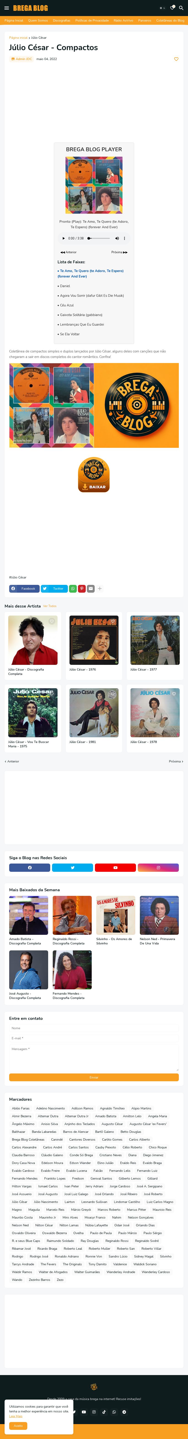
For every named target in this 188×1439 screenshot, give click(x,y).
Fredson (78, 1178)
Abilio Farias (21, 1108)
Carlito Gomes (112, 1139)
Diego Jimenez (153, 1155)
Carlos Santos (79, 1147)
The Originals (72, 1264)
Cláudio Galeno (52, 1155)
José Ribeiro (128, 1194)
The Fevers (48, 1264)
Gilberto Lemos (130, 1178)
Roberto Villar (151, 1248)
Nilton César (44, 1225)
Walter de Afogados (53, 1272)
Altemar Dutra (48, 1116)
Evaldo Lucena (76, 1171)
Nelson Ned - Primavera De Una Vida (157, 941)
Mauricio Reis (162, 1210)
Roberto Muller (99, 1248)
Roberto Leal (73, 1248)
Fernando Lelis (119, 1171)
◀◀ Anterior (68, 252)
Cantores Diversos (82, 1139)
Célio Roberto (132, 1147)
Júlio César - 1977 (143, 670)
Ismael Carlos (48, 1186)
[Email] (91, 589)
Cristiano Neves (111, 1155)
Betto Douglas (131, 1132)
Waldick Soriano (145, 1264)
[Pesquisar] (182, 8)
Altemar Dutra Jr (76, 1116)
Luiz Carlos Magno (160, 1202)
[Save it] (176, 59)
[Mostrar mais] (100, 589)
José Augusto (48, 1194)
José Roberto (153, 1194)
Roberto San (126, 1248)
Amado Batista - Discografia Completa (25, 941)
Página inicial (18, 38)
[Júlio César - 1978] (155, 712)
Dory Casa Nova (23, 1163)
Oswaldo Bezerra (54, 1233)
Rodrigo (17, 1256)
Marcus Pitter (136, 1210)
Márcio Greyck (81, 1210)
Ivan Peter (71, 1186)
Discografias (61, 20)
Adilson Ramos (82, 1108)
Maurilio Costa (22, 1217)
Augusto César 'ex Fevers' (148, 1124)
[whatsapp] (114, 1412)
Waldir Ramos (22, 1272)
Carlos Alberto (139, 1139)
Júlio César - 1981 (82, 742)
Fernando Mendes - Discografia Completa (69, 996)
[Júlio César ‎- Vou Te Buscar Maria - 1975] (33, 712)
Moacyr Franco (95, 1217)
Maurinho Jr (47, 1217)
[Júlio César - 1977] (155, 640)
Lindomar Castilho (127, 1202)
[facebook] (29, 868)
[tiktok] (104, 1412)
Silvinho (165, 1256)
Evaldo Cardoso (23, 1171)
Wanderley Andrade (121, 1272)
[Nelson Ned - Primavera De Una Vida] (159, 915)
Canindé (57, 1139)
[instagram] (158, 868)
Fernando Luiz (147, 1171)
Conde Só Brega (81, 1155)
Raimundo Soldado (60, 1241)
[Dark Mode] (162, 8)
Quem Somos (38, 20)
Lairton (70, 1202)
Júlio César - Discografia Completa (26, 672)
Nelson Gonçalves (141, 1217)
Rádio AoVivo (123, 20)
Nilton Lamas (69, 1225)
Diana (132, 1155)
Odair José (121, 1225)
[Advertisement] (94, 100)
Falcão (98, 1171)
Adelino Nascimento (50, 1108)
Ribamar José (21, 1248)
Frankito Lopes (55, 1178)
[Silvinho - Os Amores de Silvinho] (115, 915)
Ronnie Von (94, 1256)
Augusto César (112, 1124)
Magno (17, 1210)
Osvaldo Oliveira (24, 1233)
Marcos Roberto (109, 1210)
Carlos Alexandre (24, 1147)
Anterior (13, 761)
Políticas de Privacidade (92, 20)
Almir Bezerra (21, 1116)
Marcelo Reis (55, 1210)
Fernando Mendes (25, 1178)
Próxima (175, 761)
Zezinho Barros (39, 1280)
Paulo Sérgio (153, 1233)
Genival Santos (101, 1178)
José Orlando (104, 1194)
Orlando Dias (145, 1225)
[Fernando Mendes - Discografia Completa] (72, 969)
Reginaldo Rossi (116, 1241)
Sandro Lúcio (118, 1256)
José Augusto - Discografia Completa (25, 996)
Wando (17, 1280)
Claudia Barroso (23, 1155)
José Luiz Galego (76, 1194)
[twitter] (72, 868)
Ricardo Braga (47, 1248)
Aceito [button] (18, 1426)
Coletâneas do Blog (170, 20)
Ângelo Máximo (23, 1124)
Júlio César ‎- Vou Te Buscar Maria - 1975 (28, 744)
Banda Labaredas (44, 1132)
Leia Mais (15, 1416)
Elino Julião (105, 1163)
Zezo (60, 1280)
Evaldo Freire (50, 1171)
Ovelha (78, 1233)
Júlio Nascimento (46, 1202)
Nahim (116, 1217)
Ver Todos (49, 606)
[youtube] (115, 868)
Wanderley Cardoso (156, 1272)
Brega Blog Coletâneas (28, 1139)
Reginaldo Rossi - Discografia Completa (69, 941)
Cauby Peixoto (105, 1147)
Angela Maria (157, 1116)
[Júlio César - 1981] (94, 712)
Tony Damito (97, 1264)
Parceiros (144, 20)
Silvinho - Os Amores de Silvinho (114, 941)
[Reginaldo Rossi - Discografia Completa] (72, 915)
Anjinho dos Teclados (79, 1124)
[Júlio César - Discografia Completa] (33, 640)
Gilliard (152, 1178)
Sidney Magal (143, 1256)
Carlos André (52, 1147)
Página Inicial (14, 20)
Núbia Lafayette (96, 1225)
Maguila (34, 1210)
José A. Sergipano (149, 1186)
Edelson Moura (52, 1163)
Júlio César (39, 38)
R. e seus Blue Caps (26, 1241)
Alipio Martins (141, 1108)
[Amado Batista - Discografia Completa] (28, 915)
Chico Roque (158, 1147)
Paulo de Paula (101, 1233)
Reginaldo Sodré (147, 1241)
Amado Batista (105, 1116)
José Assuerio (22, 1194)
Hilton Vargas (22, 1186)
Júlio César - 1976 (82, 670)
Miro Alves (70, 1217)
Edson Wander (80, 1163)
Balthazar (18, 1132)
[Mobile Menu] (6, 8)
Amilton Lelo (132, 1116)
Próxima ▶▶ (119, 252)
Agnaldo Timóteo (112, 1108)
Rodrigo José (39, 1256)
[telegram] (124, 1412)
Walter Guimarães (87, 1272)
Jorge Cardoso (120, 1186)
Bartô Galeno (104, 1132)
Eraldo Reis (128, 1163)
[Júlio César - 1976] (94, 640)
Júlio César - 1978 (143, 742)
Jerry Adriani (94, 1186)
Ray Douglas (90, 1241)
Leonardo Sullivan (94, 1202)
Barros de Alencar (75, 1132)
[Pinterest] (82, 589)
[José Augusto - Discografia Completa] (28, 969)
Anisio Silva (49, 1124)
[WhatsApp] (73, 589)
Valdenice (120, 1264)
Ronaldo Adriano (67, 1256)
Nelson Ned (20, 1225)
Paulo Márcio (127, 1233)
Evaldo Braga (152, 1163)
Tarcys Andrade (23, 1264)
